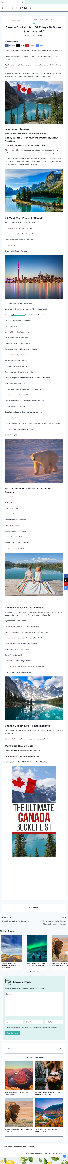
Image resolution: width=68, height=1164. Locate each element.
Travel (34, 23)
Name (8, 1022)
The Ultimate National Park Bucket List (25, 133)
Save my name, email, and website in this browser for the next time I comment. (32, 1027)
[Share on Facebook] (66, 576)
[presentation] (11, 948)
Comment (10, 994)
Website (49, 1022)
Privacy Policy (7, 1146)
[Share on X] (66, 580)
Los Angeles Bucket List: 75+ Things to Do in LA (22, 756)
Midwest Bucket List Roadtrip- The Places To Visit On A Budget (11, 965)
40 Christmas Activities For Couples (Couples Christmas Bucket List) (53, 921)
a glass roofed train (18, 315)
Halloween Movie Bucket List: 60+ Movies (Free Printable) (26, 762)
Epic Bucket (30, 36)
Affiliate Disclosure (20, 1146)
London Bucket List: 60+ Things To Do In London (22, 750)
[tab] (30, 971)
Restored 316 (62, 1153)
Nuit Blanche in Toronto (26, 429)
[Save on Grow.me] (66, 588)
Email (28, 1022)
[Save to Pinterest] (66, 584)
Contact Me (31, 1146)
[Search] (60, 1048)
